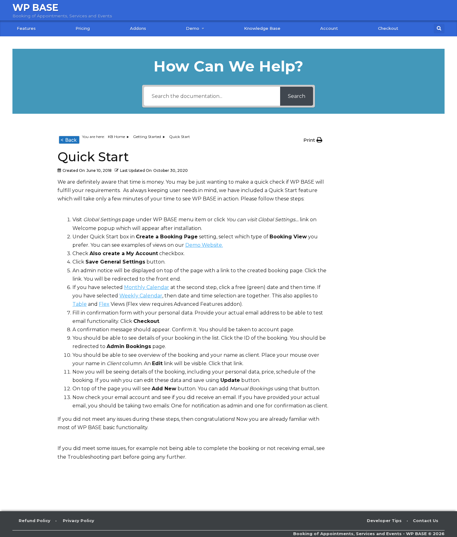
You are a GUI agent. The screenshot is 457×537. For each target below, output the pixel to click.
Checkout (388, 28)
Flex (104, 304)
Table (79, 304)
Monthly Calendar (146, 287)
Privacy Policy (78, 520)
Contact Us (425, 520)
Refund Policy (34, 520)
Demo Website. (204, 245)
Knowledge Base (262, 28)
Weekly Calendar (140, 296)
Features (26, 28)
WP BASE (35, 7)
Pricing (83, 28)
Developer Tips (384, 520)
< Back (68, 140)
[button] (314, 140)
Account (329, 28)
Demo (192, 28)
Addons (138, 28)
